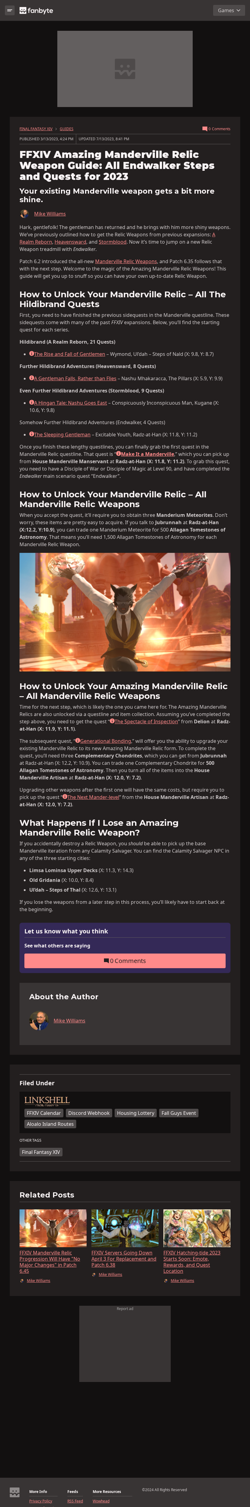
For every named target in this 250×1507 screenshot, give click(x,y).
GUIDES (66, 129)
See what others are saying (57, 946)
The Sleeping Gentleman (62, 434)
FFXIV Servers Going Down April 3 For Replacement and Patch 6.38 (123, 1259)
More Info (38, 1491)
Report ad (125, 1308)
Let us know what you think (66, 931)
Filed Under (37, 1083)
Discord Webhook (89, 1113)
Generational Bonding (105, 741)
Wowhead (101, 1501)
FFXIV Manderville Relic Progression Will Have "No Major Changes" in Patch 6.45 (50, 1262)
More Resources (107, 1491)
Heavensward (70, 241)
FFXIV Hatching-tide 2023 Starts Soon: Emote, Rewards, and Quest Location (191, 1262)
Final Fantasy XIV (41, 1152)
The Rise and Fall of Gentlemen (69, 354)
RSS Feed (75, 1501)
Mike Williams (50, 214)
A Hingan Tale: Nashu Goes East (70, 402)
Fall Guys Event (179, 1113)
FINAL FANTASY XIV (36, 129)
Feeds (72, 1491)
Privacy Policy (40, 1501)
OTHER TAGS (30, 1140)
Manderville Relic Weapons (126, 261)
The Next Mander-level (93, 797)
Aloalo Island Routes (50, 1124)
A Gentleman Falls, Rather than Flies (75, 378)
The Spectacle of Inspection (146, 721)
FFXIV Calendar (44, 1113)
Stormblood (113, 241)
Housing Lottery (135, 1113)
